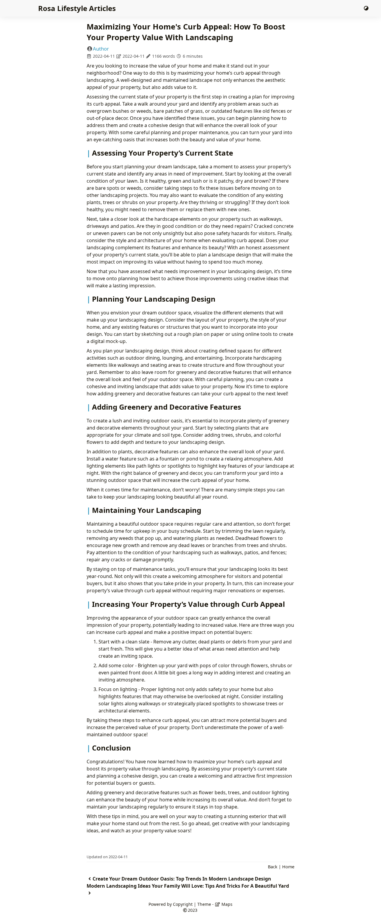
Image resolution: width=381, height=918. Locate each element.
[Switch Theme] (366, 8)
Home (288, 867)
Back (272, 867)
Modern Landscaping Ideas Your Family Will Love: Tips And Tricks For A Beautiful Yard (188, 886)
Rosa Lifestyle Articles (77, 8)
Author (101, 48)
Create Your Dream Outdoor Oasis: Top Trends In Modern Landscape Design (182, 878)
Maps (226, 904)
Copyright (183, 904)
